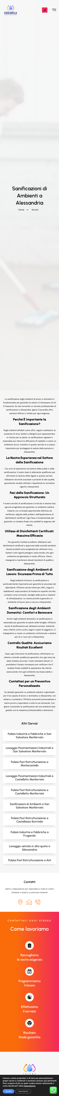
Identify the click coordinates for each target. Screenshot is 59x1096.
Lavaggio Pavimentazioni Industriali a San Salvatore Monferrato (29, 749)
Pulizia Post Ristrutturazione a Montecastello (29, 763)
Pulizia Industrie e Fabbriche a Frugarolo (30, 833)
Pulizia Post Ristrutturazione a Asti (29, 860)
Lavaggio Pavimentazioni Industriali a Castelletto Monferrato (29, 777)
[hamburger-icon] (54, 10)
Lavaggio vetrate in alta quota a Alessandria (29, 847)
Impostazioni (23, 1091)
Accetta (8, 1091)
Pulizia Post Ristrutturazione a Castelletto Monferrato (29, 791)
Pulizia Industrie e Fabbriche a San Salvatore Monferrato (29, 735)
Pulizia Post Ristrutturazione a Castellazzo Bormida (29, 819)
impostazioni (29, 1086)
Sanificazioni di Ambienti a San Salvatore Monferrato (29, 805)
